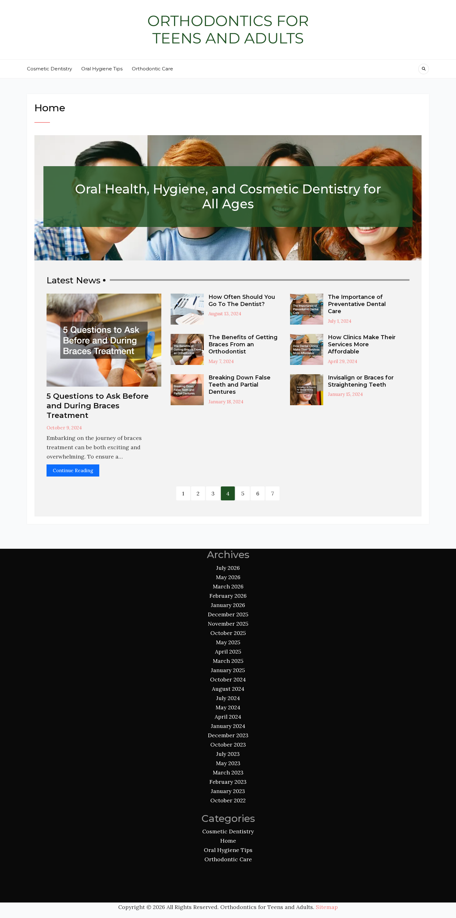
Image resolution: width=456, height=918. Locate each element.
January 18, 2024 (226, 401)
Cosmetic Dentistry (49, 69)
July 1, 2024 (339, 321)
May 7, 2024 (221, 361)
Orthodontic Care (152, 69)
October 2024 (228, 679)
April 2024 (228, 716)
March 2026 (228, 586)
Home (228, 840)
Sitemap (327, 907)
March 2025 (228, 660)
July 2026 (228, 567)
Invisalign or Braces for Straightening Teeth (361, 381)
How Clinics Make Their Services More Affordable (362, 344)
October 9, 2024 (64, 427)
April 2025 (228, 651)
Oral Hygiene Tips (102, 69)
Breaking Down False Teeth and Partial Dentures (239, 385)
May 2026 (228, 577)
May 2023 (228, 763)
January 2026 (228, 605)
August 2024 (228, 688)
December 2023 (228, 735)
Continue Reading (73, 470)
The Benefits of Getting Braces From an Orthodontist (243, 344)
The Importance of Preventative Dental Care (357, 304)
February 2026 (228, 595)
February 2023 (228, 781)
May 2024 (228, 707)
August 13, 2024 (224, 313)
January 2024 (228, 726)
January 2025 (228, 670)
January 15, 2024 (345, 394)
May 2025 (228, 642)
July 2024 (228, 698)
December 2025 (228, 614)
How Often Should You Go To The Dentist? (241, 301)
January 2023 (228, 791)
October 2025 (228, 632)
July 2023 (228, 753)
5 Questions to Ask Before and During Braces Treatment (98, 406)
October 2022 (228, 800)
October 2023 (228, 744)
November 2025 (228, 623)
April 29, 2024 (342, 361)
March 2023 (228, 772)
